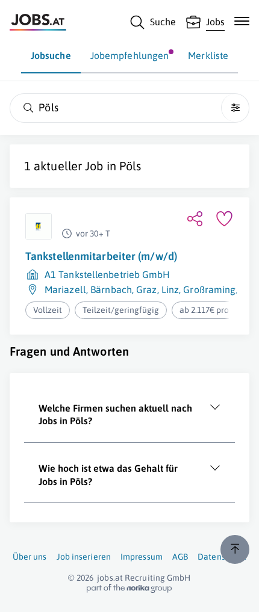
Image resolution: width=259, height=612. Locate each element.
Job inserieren (84, 556)
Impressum (141, 556)
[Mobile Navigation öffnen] (241, 21)
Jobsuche (51, 55)
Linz (170, 289)
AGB (180, 556)
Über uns (30, 556)
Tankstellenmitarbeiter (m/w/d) (101, 256)
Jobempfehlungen (129, 55)
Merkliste (208, 55)
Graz (146, 289)
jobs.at (110, 578)
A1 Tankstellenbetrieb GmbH (107, 274)
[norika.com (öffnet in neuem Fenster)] (129, 588)
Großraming (209, 289)
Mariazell (65, 289)
